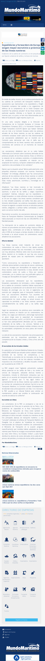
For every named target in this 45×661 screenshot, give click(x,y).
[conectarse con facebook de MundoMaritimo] (42, 40)
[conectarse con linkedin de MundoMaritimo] (42, 48)
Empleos (7, 637)
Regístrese (7, 634)
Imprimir (38, 60)
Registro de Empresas (10, 632)
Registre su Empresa (21, 620)
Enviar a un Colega (10, 60)
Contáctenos (8, 629)
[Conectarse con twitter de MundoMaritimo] (42, 44)
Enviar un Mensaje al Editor (25, 60)
